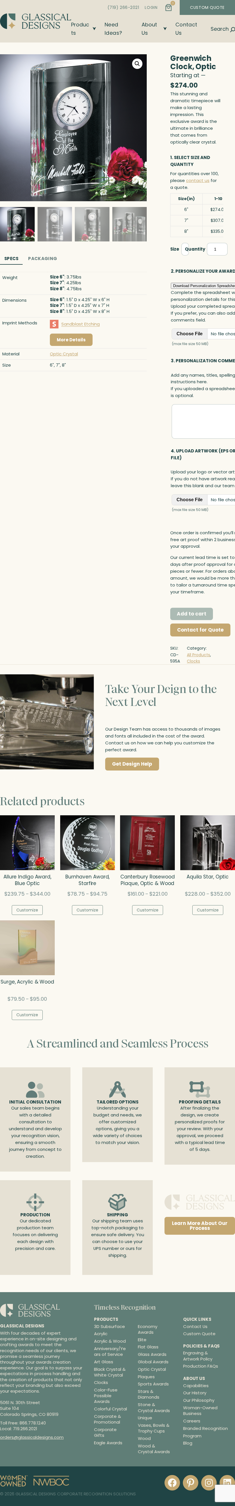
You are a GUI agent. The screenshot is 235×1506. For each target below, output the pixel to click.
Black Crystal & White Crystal (110, 1372)
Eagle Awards (108, 1443)
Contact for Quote (200, 629)
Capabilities (196, 1385)
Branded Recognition (205, 1428)
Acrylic (100, 1334)
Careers (191, 1421)
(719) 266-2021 (123, 7)
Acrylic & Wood (110, 1341)
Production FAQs (200, 1366)
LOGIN (151, 7)
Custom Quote (199, 1334)
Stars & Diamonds (148, 1394)
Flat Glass (148, 1347)
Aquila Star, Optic (208, 877)
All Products (198, 655)
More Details (71, 340)
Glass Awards (152, 1354)
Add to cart (191, 613)
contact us (197, 180)
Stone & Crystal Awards (154, 1407)
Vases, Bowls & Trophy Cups (153, 1428)
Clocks (193, 661)
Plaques (146, 1376)
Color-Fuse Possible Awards (105, 1395)
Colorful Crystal (110, 1409)
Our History (194, 1393)
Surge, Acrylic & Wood (27, 982)
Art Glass (103, 1362)
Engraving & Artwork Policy (197, 1356)
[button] (137, 64)
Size (174, 249)
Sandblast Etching (80, 324)
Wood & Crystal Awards (154, 1449)
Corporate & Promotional (107, 1419)
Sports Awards (153, 1384)
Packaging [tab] (42, 258)
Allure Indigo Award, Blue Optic (27, 880)
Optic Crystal (64, 354)
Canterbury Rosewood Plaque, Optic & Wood (147, 880)
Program (192, 1436)
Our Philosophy (198, 1400)
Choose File (190, 333)
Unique (145, 1418)
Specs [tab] (11, 258)
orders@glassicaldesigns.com (32, 1437)
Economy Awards (147, 1329)
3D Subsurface (109, 1326)
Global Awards (153, 1362)
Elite (142, 1339)
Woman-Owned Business (200, 1410)
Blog (187, 1443)
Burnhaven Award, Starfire (87, 880)
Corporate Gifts (105, 1432)
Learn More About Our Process (200, 1226)
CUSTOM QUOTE (207, 7)
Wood (144, 1438)
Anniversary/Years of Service (110, 1351)
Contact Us (195, 1326)
